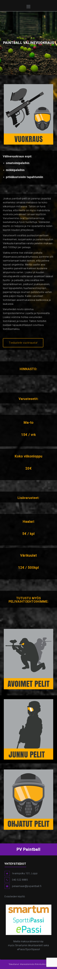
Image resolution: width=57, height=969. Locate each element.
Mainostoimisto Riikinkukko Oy (34, 964)
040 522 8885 (20, 879)
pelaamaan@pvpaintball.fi (26, 886)
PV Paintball (28, 849)
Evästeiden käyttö (15, 896)
